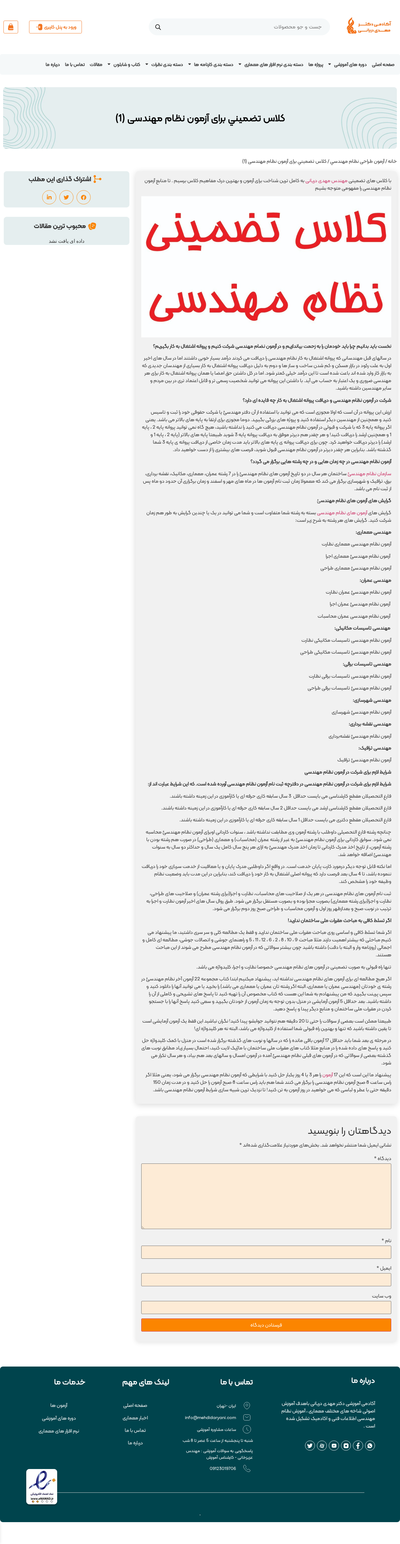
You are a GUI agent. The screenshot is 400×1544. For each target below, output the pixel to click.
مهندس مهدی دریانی (326, 180)
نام (386, 1240)
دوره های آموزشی (350, 64)
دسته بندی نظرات (167, 64)
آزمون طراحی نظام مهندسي (357, 161)
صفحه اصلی (383, 64)
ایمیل (384, 1268)
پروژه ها (315, 64)
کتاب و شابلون (126, 64)
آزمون (327, 1074)
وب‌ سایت (381, 1296)
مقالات (96, 64)
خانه (392, 161)
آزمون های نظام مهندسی (342, 512)
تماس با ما (75, 64)
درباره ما (53, 64)
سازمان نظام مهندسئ (369, 473)
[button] (84, 197)
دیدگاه (382, 1158)
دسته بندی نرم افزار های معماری (273, 64)
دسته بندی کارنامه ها (213, 64)
